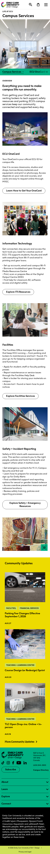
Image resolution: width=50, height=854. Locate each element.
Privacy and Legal (25, 852)
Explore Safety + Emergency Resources (25, 505)
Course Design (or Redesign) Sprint (25, 670)
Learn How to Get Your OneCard (24, 190)
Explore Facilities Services (20, 396)
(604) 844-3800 (39, 765)
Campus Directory (41, 770)
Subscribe (10, 769)
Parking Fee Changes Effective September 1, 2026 (22, 615)
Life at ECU (7, 11)
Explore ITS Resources (18, 291)
